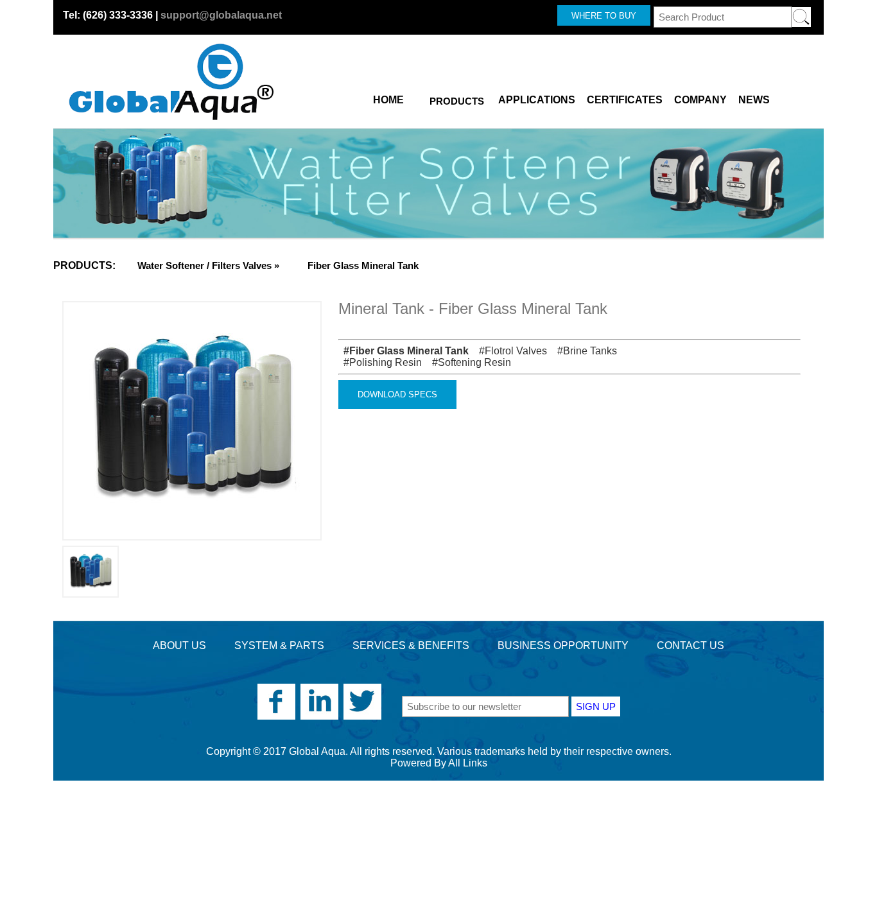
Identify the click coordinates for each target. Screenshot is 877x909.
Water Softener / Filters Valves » (208, 265)
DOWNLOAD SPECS (397, 394)
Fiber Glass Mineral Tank (363, 265)
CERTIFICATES (625, 97)
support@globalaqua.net (221, 15)
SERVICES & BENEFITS (410, 645)
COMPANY (700, 97)
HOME (388, 97)
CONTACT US (690, 645)
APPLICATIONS (536, 97)
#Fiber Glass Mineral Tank (403, 350)
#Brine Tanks (583, 350)
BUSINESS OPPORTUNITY (563, 645)
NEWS (754, 97)
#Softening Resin (467, 362)
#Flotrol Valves (509, 350)
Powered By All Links (438, 763)
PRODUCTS (457, 101)
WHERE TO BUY (603, 16)
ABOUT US (179, 645)
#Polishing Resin (380, 362)
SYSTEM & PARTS (279, 645)
